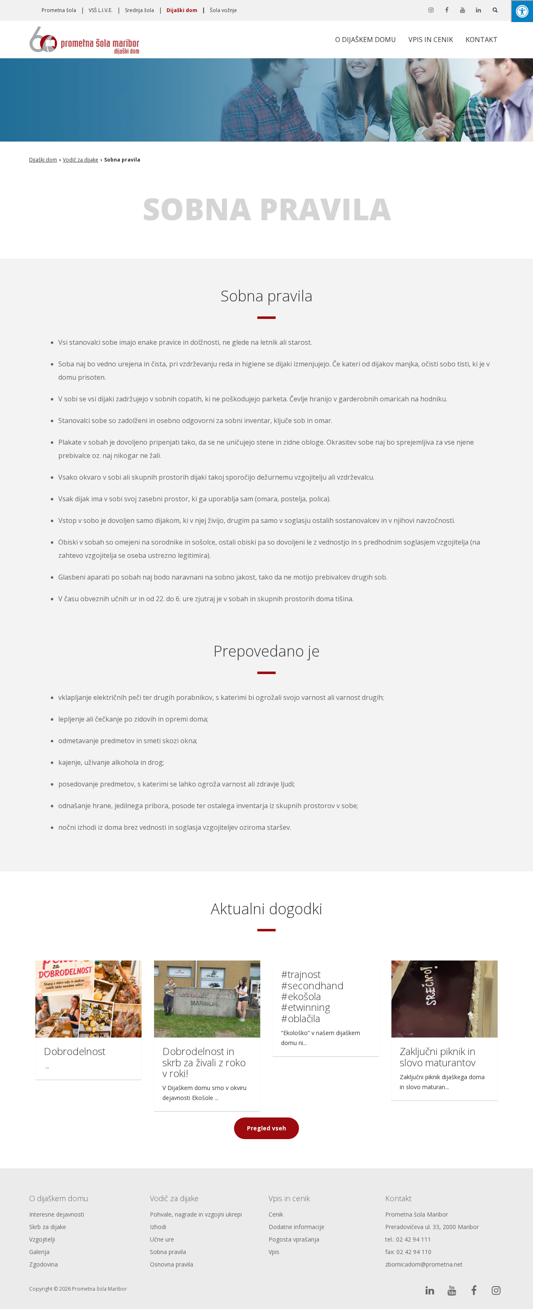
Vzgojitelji (42, 1239)
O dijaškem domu (365, 39)
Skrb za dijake (47, 1227)
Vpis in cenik (430, 39)
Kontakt (482, 39)
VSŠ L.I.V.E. (100, 10)
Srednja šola (139, 10)
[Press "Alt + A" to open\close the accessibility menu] (522, 11)
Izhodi (158, 1227)
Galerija (39, 1252)
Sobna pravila (168, 1252)
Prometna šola (59, 10)
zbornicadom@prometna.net (424, 1264)
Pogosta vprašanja (294, 1239)
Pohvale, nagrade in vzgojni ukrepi (196, 1214)
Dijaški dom (182, 10)
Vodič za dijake (174, 1198)
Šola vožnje (223, 10)
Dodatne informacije (296, 1227)
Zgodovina (43, 1264)
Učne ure (162, 1239)
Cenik (276, 1214)
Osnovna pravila (171, 1264)
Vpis (274, 1252)
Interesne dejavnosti (56, 1214)
